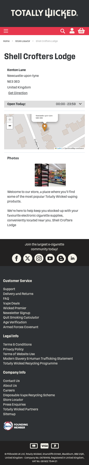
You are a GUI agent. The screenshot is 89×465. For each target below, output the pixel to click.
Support (9, 289)
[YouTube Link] (50, 258)
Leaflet (59, 148)
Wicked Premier (14, 308)
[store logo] (44, 12)
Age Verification (15, 322)
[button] (72, 31)
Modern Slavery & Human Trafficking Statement (38, 358)
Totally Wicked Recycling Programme (30, 363)
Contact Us (11, 381)
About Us (10, 385)
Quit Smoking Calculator (21, 317)
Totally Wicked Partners (20, 409)
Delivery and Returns (18, 294)
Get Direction (18, 93)
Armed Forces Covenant (20, 327)
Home (6, 41)
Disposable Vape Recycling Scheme (29, 395)
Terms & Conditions (17, 344)
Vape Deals (11, 303)
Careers (9, 390)
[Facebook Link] (16, 258)
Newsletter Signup (16, 313)
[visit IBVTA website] (15, 426)
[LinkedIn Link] (72, 258)
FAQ (6, 298)
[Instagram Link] (38, 258)
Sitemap (9, 414)
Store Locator (22, 41)
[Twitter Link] (27, 258)
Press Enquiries (14, 404)
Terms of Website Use (19, 354)
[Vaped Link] (61, 258)
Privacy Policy (13, 349)
